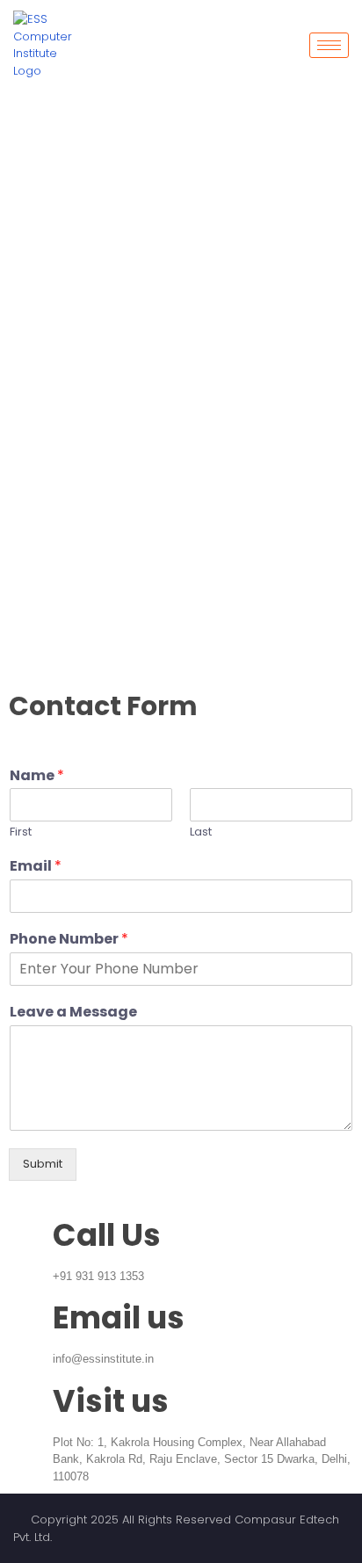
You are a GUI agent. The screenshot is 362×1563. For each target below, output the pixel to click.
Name (37, 776)
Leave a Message (73, 1012)
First (21, 832)
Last (201, 832)
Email (36, 866)
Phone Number (69, 939)
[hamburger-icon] (329, 45)
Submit (42, 1163)
